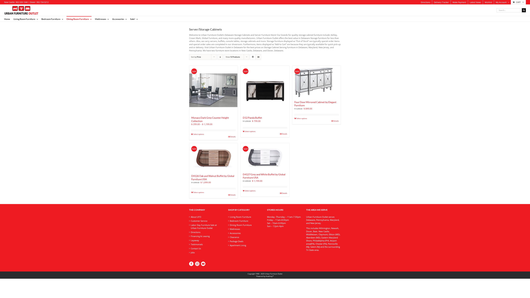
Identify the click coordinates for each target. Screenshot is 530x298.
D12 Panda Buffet (252, 117)
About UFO (196, 216)
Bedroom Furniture (239, 220)
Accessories (235, 233)
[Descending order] (220, 57)
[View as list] (258, 57)
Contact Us (196, 248)
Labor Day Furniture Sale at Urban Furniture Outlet (204, 227)
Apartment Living (238, 245)
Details (233, 136)
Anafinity (269, 276)
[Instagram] (197, 264)
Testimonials (197, 244)
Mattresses (235, 229)
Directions (195, 232)
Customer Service (199, 220)
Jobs (193, 252)
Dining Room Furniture (241, 225)
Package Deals (236, 241)
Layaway (195, 240)
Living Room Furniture (240, 216)
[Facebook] (191, 264)
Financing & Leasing (200, 236)
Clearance (234, 237)
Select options (198, 134)
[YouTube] (203, 264)
